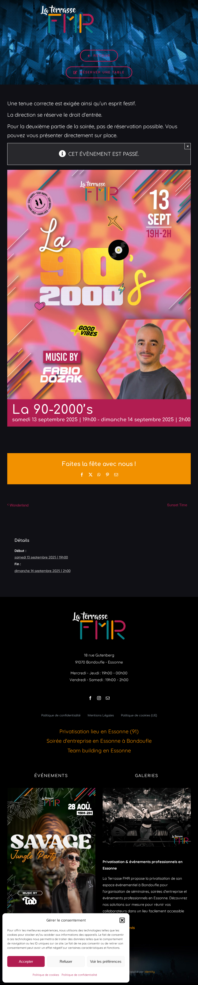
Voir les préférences (105, 961)
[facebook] (90, 698)
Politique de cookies (46, 975)
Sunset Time (177, 504)
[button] (122, 920)
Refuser (66, 961)
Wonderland (19, 504)
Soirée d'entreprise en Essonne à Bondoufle (99, 740)
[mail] (108, 698)
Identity (150, 971)
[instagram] (99, 698)
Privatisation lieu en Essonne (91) (99, 731)
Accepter (26, 961)
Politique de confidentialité (79, 975)
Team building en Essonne (99, 750)
